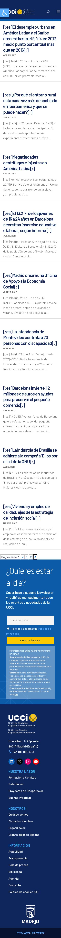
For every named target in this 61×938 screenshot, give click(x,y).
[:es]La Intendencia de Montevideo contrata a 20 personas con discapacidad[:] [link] (30, 337)
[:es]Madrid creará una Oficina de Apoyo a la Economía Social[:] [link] (30, 281)
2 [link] (31, 557)
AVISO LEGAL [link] (23, 932)
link (16, 694)
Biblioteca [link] (15, 871)
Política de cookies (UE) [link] (23, 892)
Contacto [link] (14, 885)
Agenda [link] (13, 878)
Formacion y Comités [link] (22, 777)
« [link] (23, 557)
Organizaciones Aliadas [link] (23, 834)
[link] (4, 12)
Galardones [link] (16, 784)
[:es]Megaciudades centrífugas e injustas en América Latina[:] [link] (25, 162)
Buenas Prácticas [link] (20, 797)
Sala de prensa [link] (18, 865)
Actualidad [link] (15, 851)
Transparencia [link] (17, 858)
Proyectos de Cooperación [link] (26, 791)
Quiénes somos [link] (18, 814)
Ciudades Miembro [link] (20, 821)
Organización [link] (17, 828)
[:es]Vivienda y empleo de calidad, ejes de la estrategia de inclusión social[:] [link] (28, 512)
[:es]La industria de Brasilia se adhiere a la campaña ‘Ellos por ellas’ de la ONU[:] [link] (30, 455)
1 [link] (26, 557)
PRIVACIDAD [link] (38, 932)
